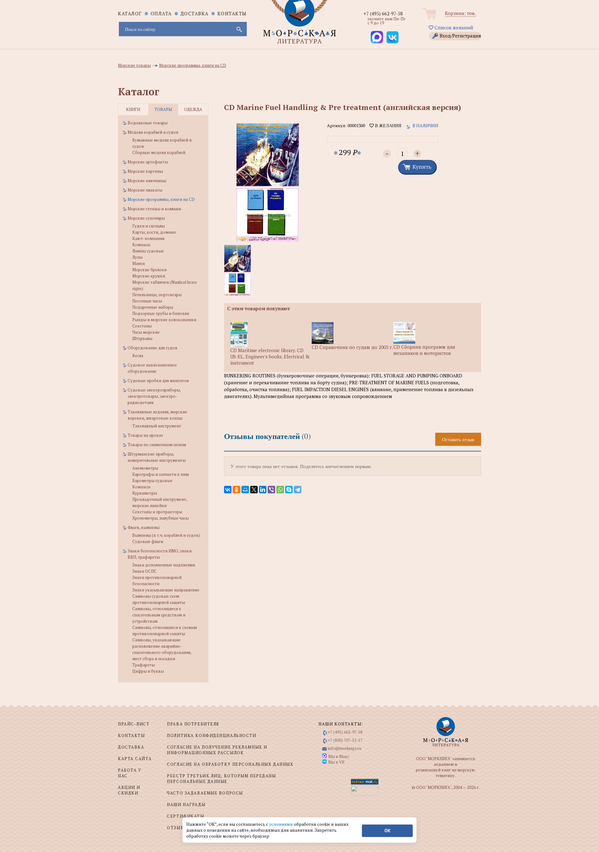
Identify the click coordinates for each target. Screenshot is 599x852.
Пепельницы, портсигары (157, 294)
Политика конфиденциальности (211, 735)
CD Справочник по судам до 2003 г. (352, 347)
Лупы (137, 257)
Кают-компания (148, 238)
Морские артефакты (148, 162)
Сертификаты (185, 816)
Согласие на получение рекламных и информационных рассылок (217, 749)
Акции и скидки (129, 790)
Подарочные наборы (152, 307)
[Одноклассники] (236, 489)
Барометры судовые (152, 480)
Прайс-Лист (134, 724)
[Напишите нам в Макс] (377, 37)
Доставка (195, 13)
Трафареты (143, 665)
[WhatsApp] (280, 489)
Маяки (138, 263)
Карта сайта (135, 758)
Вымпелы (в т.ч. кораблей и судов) (166, 535)
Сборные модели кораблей (158, 152)
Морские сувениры (146, 218)
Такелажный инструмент (156, 426)
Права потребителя (193, 724)
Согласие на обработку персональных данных (230, 764)
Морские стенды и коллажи (154, 209)
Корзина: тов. (460, 13)
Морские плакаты (145, 190)
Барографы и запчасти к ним (160, 474)
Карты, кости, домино (154, 232)
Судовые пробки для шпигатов (158, 380)
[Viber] (271, 489)
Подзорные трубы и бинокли (160, 313)
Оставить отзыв (458, 439)
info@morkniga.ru (344, 748)
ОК (387, 830)
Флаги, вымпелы (143, 527)
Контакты (232, 13)
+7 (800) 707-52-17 (345, 740)
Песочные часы (147, 301)
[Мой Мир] (245, 489)
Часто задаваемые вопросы (205, 793)
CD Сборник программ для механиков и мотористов (424, 350)
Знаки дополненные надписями (163, 565)
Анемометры (145, 468)
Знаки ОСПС (144, 571)
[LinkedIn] (262, 489)
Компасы (141, 244)
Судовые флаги (147, 541)
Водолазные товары (148, 123)
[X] (254, 489)
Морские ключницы (147, 180)
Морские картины (145, 171)
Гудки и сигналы (148, 226)
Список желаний (453, 27)
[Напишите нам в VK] (392, 37)
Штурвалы (142, 338)
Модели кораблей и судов (153, 132)
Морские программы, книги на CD (161, 199)
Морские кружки (148, 276)
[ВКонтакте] (227, 489)
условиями (281, 824)
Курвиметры (144, 493)
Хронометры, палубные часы (160, 518)
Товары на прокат (145, 435)
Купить (421, 166)
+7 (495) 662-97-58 (383, 13)
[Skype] (289, 489)
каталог (130, 13)
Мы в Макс (338, 756)
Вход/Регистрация (460, 35)
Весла (137, 355)
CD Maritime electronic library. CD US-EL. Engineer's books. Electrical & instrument (270, 356)
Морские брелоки (149, 269)
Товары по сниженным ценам (157, 444)
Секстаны (142, 326)
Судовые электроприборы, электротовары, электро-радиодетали (154, 396)
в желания (387, 125)
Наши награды (186, 804)
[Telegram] (297, 489)
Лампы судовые (148, 251)
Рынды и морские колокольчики (164, 319)
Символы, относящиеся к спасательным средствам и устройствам (158, 615)
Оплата (161, 13)
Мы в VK (336, 762)
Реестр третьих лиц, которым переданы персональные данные (221, 778)
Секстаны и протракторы (157, 512)
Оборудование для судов (153, 348)
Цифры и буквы (148, 671)
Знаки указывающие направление (165, 590)
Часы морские (146, 332)
